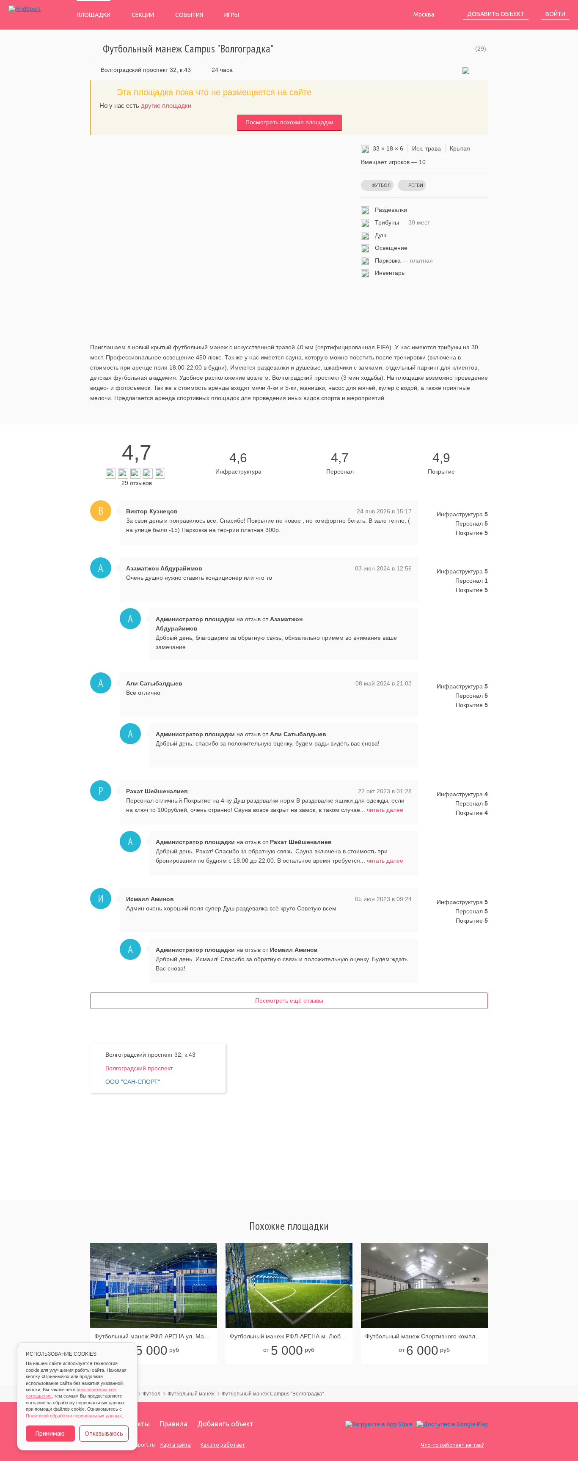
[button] (465, 69)
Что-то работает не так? (452, 1445)
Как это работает (223, 1444)
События (189, 14)
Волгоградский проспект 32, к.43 (146, 69)
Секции (143, 14)
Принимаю (50, 1433)
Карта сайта (175, 1444)
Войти (555, 14)
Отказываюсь (104, 1433)
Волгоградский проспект (139, 1068)
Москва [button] (424, 14)
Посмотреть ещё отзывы (289, 1000)
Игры (231, 14)
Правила (173, 1424)
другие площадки (166, 105)
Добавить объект (495, 14)
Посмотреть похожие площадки (289, 122)
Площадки (93, 14)
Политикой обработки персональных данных (74, 1415)
